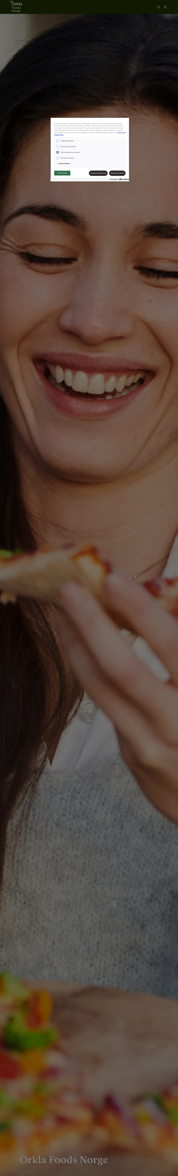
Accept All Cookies (117, 173)
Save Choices (62, 173)
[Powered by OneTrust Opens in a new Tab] (119, 179)
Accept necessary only (98, 173)
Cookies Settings (64, 163)
